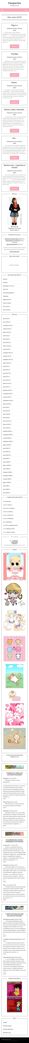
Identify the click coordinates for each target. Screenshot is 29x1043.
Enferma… (5, 282)
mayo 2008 (6, 492)
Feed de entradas (7, 1025)
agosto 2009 (6, 445)
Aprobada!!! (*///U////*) (8, 286)
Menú (26, 10)
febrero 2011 (6, 383)
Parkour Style (6, 802)
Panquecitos (14, 3)
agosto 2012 (6, 332)
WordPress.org (7, 1032)
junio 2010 (5, 410)
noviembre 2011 (7, 352)
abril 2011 (5, 376)
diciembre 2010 (7, 390)
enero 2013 (6, 322)
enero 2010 (6, 427)
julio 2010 (5, 407)
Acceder (5, 1022)
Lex (4, 522)
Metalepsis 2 (6, 778)
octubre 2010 (6, 397)
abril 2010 (5, 417)
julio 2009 (5, 448)
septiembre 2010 (7, 400)
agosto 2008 (6, 482)
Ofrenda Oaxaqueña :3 (8, 292)
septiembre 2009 (7, 441)
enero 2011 (6, 386)
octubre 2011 (6, 356)
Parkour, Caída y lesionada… (14, 110)
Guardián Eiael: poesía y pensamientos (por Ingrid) (14, 840)
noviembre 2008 (7, 475)
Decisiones (6, 865)
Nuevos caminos (7, 303)
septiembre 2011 (7, 359)
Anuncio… (5, 279)
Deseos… (14, 82)
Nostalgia (14, 54)
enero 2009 (6, 468)
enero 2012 (6, 349)
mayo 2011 (6, 373)
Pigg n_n (14, 25)
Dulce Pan (8, 501)
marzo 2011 (6, 380)
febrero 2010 (6, 424)
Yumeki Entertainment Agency (12, 238)
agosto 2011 (6, 363)
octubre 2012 (6, 328)
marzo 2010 (6, 421)
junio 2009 (5, 451)
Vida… (4, 885)
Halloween (5, 296)
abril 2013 (5, 318)
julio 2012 (5, 335)
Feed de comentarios (8, 1029)
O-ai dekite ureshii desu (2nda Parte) (12, 939)
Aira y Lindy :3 (6, 306)
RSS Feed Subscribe (14, 251)
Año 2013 (5, 289)
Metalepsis (6, 810)
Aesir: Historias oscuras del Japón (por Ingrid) (15, 914)
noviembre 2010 (7, 393)
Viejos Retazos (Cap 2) (8, 957)
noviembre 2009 (7, 434)
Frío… (14, 138)
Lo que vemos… (7, 845)
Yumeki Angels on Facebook (12, 240)
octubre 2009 (6, 438)
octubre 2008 (6, 479)
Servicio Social (6, 309)
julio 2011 (5, 366)
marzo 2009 (6, 462)
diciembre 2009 (7, 431)
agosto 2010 (6, 404)
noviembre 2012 (7, 325)
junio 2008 (5, 489)
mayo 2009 (6, 455)
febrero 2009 (6, 465)
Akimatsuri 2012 (7, 299)
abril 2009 (5, 458)
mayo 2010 (6, 414)
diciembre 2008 (7, 472)
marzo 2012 (6, 342)
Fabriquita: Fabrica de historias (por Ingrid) (15, 773)
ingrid (14, 30)
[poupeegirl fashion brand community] (14, 543)
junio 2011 (5, 369)
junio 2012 (5, 339)
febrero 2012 (6, 346)
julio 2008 (5, 485)
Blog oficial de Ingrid (12, 244)
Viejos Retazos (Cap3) (8, 919)
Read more (14, 46)
